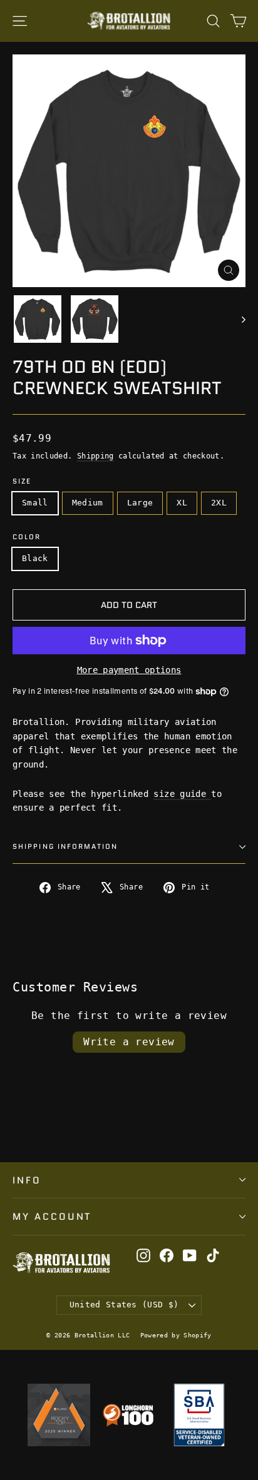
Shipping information (65, 846)
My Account (52, 1216)
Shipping (95, 456)
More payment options (129, 670)
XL (182, 502)
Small (35, 502)
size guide (182, 794)
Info (27, 1180)
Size (22, 482)
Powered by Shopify (176, 1335)
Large (140, 502)
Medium (87, 502)
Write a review (129, 1042)
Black (35, 558)
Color (27, 538)
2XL (219, 502)
